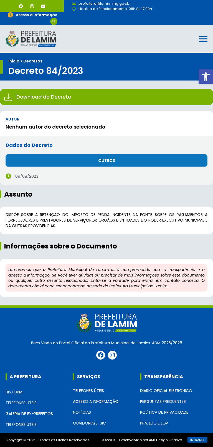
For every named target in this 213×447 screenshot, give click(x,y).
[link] (206, 76)
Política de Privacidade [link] (164, 412)
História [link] (14, 392)
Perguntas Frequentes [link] (163, 401)
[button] (53, 21)
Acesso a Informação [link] (95, 401)
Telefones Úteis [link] (21, 403)
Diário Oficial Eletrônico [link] (166, 390)
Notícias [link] (82, 412)
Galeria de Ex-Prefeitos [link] (29, 413)
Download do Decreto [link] (43, 96)
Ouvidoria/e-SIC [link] (89, 423)
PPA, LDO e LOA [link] (154, 423)
